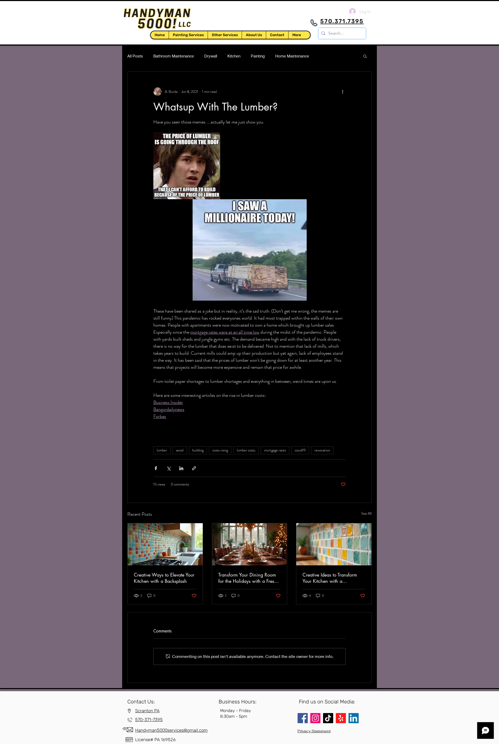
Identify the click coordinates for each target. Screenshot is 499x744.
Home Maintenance (292, 56)
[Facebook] (303, 718)
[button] (225, 35)
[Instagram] (315, 718)
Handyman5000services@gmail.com (171, 730)
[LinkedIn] (354, 718)
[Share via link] (194, 468)
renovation (322, 450)
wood (179, 450)
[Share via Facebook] (155, 468)
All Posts (135, 56)
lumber (162, 450)
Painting (258, 56)
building (197, 450)
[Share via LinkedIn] (181, 468)
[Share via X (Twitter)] (168, 468)
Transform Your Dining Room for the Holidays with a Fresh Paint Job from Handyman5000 (247, 578)
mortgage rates (275, 450)
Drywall (210, 56)
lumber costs (246, 450)
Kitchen (233, 56)
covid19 (300, 450)
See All (366, 513)
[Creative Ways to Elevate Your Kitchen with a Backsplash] (165, 544)
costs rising (220, 450)
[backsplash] (333, 544)
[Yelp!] (341, 718)
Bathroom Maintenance (173, 56)
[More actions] (342, 91)
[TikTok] (328, 718)
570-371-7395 (149, 719)
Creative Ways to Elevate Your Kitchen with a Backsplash (164, 578)
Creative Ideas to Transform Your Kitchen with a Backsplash (330, 578)
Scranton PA (147, 710)
